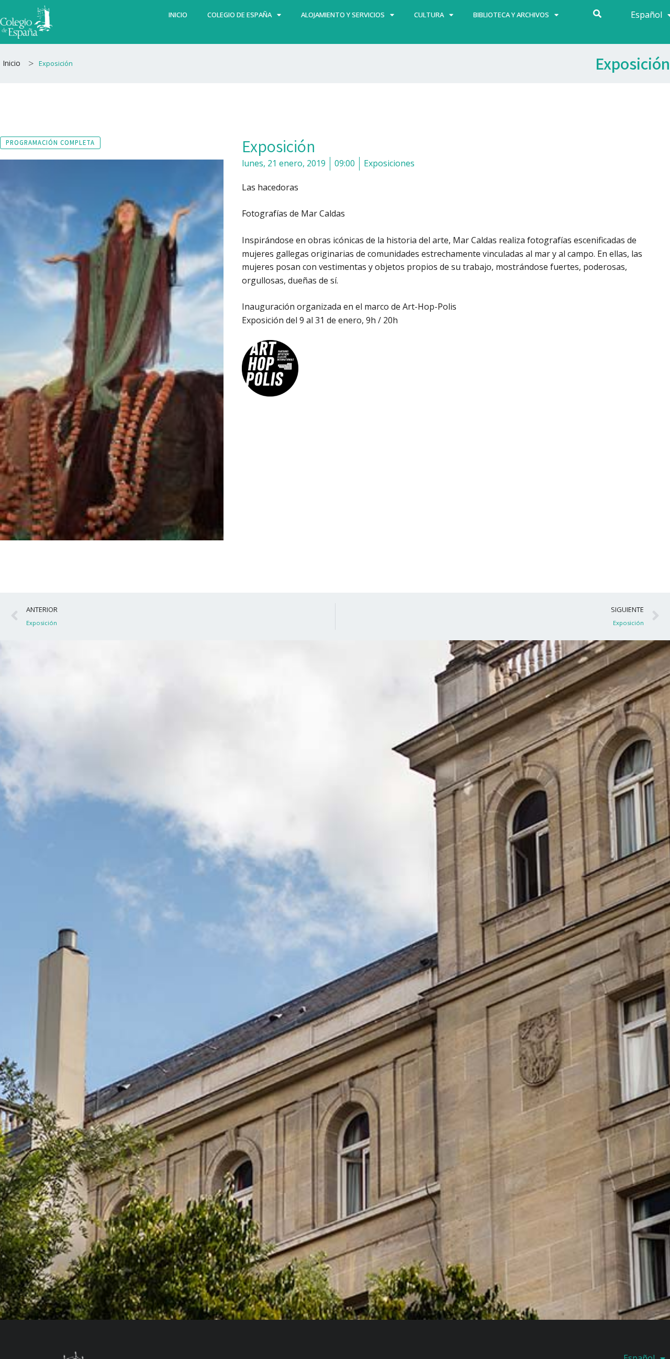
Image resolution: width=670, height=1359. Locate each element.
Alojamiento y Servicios (343, 14)
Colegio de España (239, 14)
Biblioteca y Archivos (511, 14)
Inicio (178, 14)
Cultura (429, 14)
